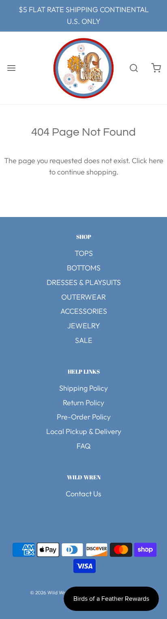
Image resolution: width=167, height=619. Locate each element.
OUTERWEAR (83, 297)
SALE (83, 340)
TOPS (84, 253)
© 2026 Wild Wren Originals (61, 592)
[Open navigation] (11, 68)
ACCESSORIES (83, 311)
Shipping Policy (83, 388)
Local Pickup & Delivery (83, 431)
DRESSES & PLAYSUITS (84, 282)
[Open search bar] (133, 68)
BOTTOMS (84, 267)
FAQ (84, 446)
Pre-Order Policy (84, 416)
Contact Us (83, 493)
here (156, 160)
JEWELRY (83, 325)
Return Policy (83, 402)
